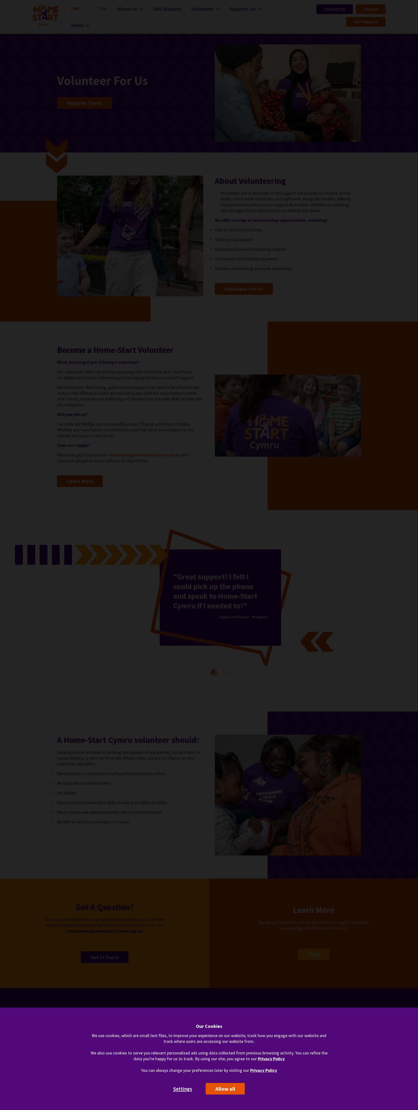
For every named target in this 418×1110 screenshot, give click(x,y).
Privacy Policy (271, 1058)
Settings (182, 1088)
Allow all (225, 1088)
